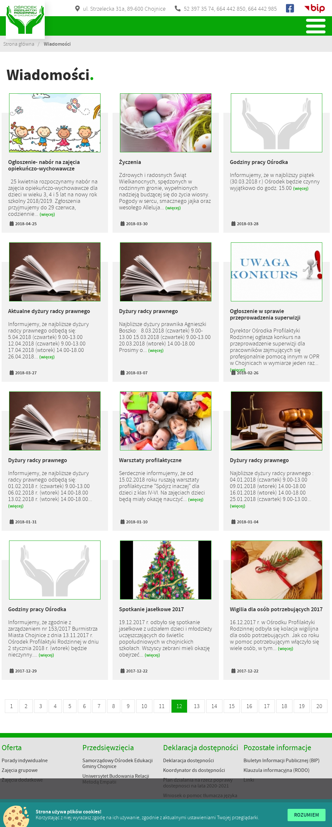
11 (162, 706)
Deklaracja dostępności (188, 760)
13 (197, 706)
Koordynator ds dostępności (194, 770)
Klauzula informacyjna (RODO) (276, 770)
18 (284, 706)
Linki (248, 780)
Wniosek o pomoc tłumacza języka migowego (200, 798)
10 (144, 706)
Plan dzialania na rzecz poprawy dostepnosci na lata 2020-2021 (197, 783)
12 (179, 706)
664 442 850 (231, 8)
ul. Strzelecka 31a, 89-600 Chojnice (124, 8)
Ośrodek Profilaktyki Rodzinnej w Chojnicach (25, 19)
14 (214, 706)
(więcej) (47, 214)
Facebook (290, 8)
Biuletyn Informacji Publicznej (314, 8)
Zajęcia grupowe (20, 770)
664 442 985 (262, 8)
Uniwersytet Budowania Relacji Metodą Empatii (115, 779)
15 (232, 706)
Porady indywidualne (25, 760)
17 (267, 706)
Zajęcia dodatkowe (22, 780)
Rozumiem (306, 814)
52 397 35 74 (199, 8)
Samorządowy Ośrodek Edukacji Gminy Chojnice (117, 763)
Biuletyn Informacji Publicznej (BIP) (281, 760)
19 (302, 706)
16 (249, 706)
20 (319, 706)
